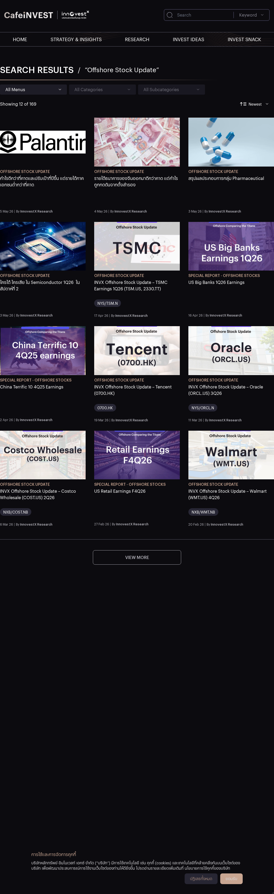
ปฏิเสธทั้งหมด (201, 878)
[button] (43, 191)
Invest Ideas (188, 39)
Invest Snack (244, 39)
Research (137, 39)
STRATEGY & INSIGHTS (76, 39)
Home (20, 39)
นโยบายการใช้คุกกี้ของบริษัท (207, 868)
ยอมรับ (231, 878)
